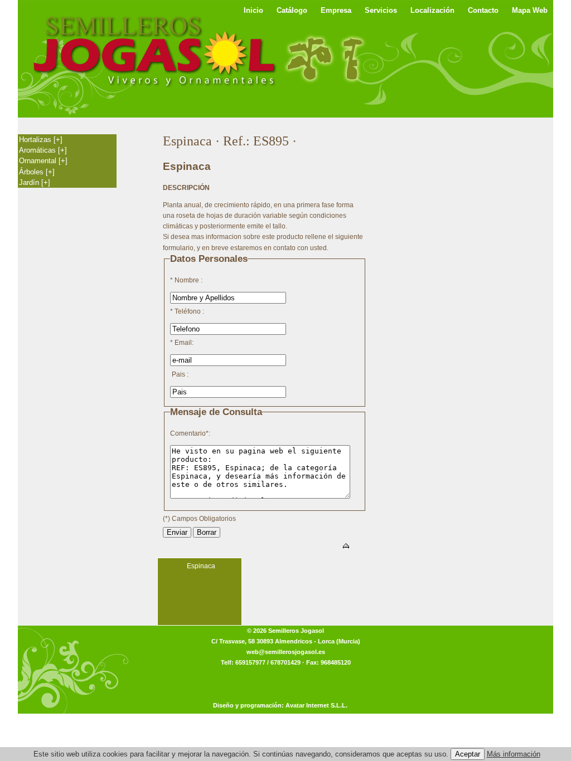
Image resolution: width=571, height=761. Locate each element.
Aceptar (467, 754)
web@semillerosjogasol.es (285, 651)
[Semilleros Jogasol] (154, 50)
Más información (513, 754)
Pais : (179, 374)
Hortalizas (40, 139)
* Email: (181, 343)
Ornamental (43, 161)
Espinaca (201, 566)
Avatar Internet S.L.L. (316, 705)
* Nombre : (186, 280)
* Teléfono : (187, 311)
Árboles (37, 172)
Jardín (34, 182)
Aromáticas (43, 150)
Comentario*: (190, 433)
